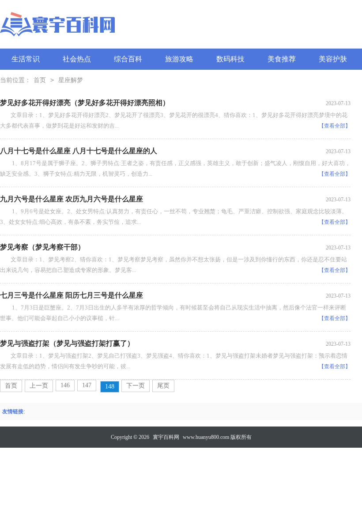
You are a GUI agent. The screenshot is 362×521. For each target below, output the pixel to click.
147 (86, 385)
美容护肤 (333, 59)
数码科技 (230, 59)
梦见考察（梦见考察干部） (42, 247)
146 (65, 385)
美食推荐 (282, 59)
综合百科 (128, 59)
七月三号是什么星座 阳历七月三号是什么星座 (71, 295)
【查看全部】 (335, 126)
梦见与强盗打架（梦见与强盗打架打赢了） (67, 343)
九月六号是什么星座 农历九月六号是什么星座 (71, 199)
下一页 (135, 385)
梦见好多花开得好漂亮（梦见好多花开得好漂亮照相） (85, 102)
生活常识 (25, 59)
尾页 (163, 385)
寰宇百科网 (166, 437)
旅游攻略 (179, 59)
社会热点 (77, 59)
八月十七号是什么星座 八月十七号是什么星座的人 (78, 151)
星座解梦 (70, 80)
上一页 (39, 385)
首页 (40, 80)
